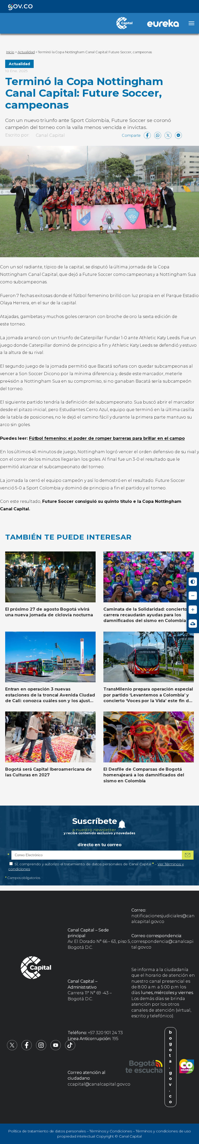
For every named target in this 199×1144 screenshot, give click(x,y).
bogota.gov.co (170, 1067)
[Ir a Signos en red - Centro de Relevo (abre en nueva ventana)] (193, 623)
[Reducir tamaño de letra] (193, 595)
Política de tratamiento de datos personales (47, 1131)
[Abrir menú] (191, 23)
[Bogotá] (143, 1067)
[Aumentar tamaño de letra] (193, 609)
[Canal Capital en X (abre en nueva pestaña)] (12, 1049)
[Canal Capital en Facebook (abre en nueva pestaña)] (27, 1049)
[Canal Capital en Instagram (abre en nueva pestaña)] (41, 1049)
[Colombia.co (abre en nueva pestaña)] (187, 1067)
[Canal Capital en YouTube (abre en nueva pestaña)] (56, 1049)
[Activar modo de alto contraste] (193, 581)
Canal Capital (50, 135)
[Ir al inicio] (36, 968)
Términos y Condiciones (110, 1131)
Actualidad (19, 64)
